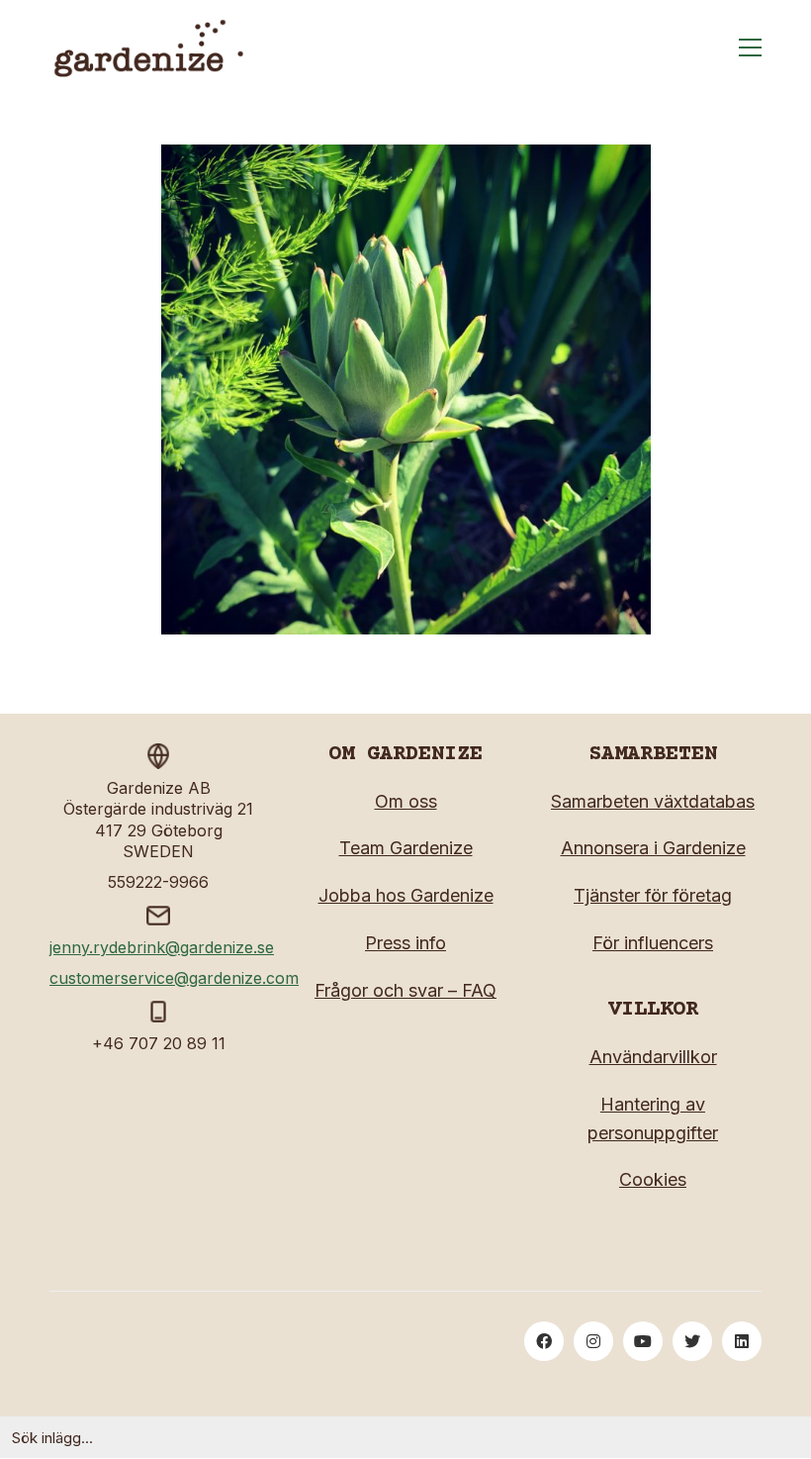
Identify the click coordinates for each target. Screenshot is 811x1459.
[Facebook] (544, 1341)
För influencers (652, 942)
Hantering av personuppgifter (652, 1118)
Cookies (652, 1179)
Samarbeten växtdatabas (653, 801)
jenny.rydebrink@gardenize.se (161, 947)
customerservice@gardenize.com (174, 978)
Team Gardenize (406, 847)
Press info (405, 942)
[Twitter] (692, 1341)
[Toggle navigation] (750, 47)
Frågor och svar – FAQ (405, 990)
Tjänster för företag (653, 895)
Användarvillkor (653, 1056)
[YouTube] (643, 1341)
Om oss (406, 801)
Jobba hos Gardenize (406, 895)
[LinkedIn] (742, 1341)
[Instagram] (593, 1341)
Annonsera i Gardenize (653, 847)
